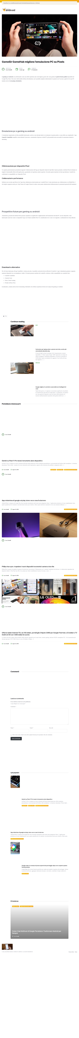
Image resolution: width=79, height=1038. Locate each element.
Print (6, 316)
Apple (25, 3)
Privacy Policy (71, 951)
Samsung (28, 3)
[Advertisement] (39, 93)
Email (31, 728)
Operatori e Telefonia (35, 3)
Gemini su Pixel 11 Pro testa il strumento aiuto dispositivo (22, 461)
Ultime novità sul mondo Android (71, 469)
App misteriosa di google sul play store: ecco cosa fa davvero (24, 500)
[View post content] (39, 35)
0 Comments (34, 69)
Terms (76, 951)
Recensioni (15, 3)
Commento (13, 706)
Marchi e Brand (60, 469)
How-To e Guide (9, 3)
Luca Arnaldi (9, 69)
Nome (12, 728)
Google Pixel (21, 3)
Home (4, 3)
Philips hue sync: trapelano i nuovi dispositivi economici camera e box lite (28, 566)
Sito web (51, 728)
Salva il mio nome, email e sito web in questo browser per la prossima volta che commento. (32, 734)
